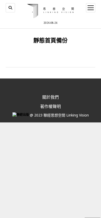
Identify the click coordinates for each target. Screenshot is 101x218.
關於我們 (50, 97)
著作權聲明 (50, 106)
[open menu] (90, 7)
